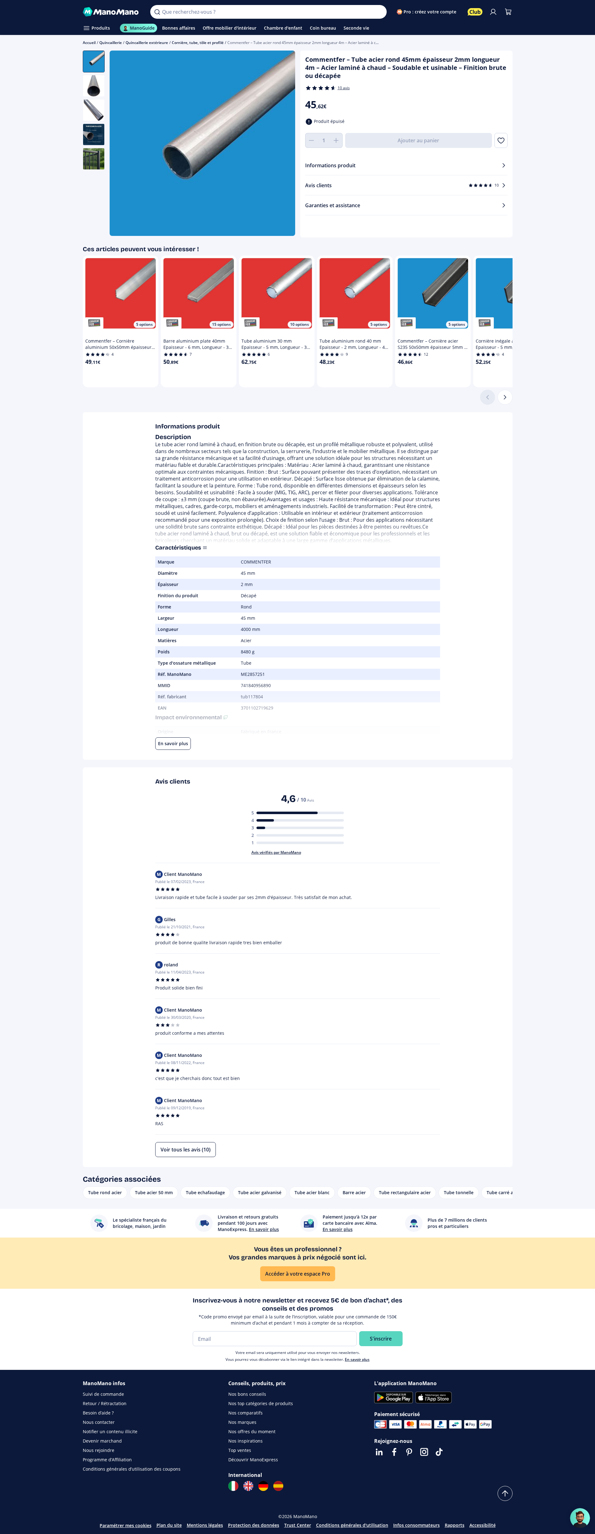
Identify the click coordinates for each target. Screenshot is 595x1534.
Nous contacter (99, 1422)
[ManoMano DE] (263, 1486)
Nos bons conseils (247, 1394)
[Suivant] (505, 397)
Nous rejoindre (98, 1450)
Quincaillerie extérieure (147, 42)
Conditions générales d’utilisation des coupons (132, 1469)
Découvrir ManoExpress (253, 1460)
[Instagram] (424, 1452)
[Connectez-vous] (493, 12)
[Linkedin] (379, 1452)
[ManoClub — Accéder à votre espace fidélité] (475, 12)
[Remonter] (505, 1493)
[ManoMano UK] (248, 1486)
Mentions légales (205, 1525)
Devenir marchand (102, 1441)
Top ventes (239, 1450)
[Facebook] (394, 1452)
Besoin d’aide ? (98, 1413)
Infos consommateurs (416, 1525)
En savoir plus (357, 1359)
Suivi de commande (103, 1394)
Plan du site (169, 1525)
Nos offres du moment (251, 1431)
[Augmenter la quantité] (336, 140)
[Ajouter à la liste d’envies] (500, 140)
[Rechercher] (157, 11)
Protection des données (253, 1525)
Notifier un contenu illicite (110, 1431)
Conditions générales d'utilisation (352, 1525)
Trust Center (297, 1525)
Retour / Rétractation (104, 1403)
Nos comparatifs (245, 1413)
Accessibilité (482, 1525)
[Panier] (508, 12)
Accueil (89, 42)
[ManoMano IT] (233, 1486)
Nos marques (242, 1422)
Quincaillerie (110, 42)
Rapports (454, 1525)
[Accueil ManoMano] (111, 12)
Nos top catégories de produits (260, 1403)
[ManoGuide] (580, 1518)
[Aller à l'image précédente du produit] (122, 144)
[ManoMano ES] (278, 1486)
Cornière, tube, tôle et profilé (198, 42)
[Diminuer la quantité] (311, 140)
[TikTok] (439, 1452)
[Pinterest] (409, 1452)
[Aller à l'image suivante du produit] (282, 144)
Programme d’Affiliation (107, 1460)
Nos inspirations (245, 1441)
